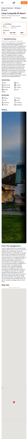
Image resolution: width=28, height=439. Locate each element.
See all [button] (3, 91)
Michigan (18, 8)
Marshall (4, 10)
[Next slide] (24, 242)
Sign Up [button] (24, 2)
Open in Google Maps (14, 287)
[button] (14, 2)
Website (24, 17)
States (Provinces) (7, 8)
